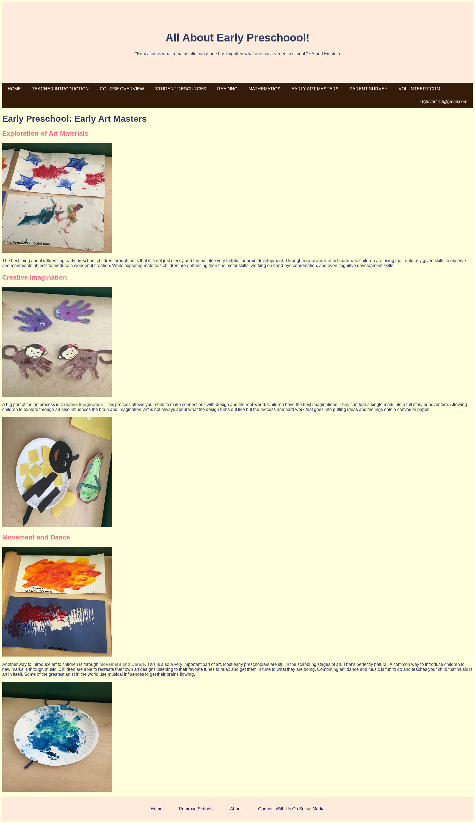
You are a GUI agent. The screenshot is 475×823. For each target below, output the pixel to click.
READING (227, 89)
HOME (14, 89)
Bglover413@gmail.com (443, 101)
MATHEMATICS (264, 89)
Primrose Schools (196, 809)
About (236, 809)
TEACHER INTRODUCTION (60, 89)
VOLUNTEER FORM (419, 89)
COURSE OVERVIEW (122, 89)
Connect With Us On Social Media (291, 809)
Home (156, 809)
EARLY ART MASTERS (315, 89)
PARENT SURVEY (369, 89)
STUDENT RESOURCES (180, 89)
